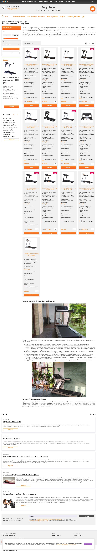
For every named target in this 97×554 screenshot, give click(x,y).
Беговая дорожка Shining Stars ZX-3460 (49, 65)
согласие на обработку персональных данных (49, 519)
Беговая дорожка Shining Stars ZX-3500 (49, 188)
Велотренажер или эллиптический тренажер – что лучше (25, 456)
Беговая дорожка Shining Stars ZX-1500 (86, 126)
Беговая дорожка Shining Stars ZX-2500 (31, 65)
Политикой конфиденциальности (38, 520)
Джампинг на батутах (11, 438)
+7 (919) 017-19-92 (13, 7)
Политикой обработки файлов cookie (66, 544)
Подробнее (10, 429)
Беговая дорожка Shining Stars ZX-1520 (68, 188)
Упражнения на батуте (12, 422)
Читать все (11, 139)
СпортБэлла (48, 7)
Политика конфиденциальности (9, 550)
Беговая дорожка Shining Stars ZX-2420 (86, 188)
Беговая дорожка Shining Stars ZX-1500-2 (31, 188)
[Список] (89, 43)
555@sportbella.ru (13, 9)
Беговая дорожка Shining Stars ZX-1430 (68, 65)
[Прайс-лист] (93, 43)
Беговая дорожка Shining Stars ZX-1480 (68, 126)
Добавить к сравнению (31, 97)
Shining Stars (27, 80)
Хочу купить (11, 106)
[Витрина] (86, 43)
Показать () (11, 49)
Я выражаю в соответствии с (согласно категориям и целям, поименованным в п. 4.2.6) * (53, 520)
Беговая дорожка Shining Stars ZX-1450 (86, 65)
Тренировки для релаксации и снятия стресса (21, 475)
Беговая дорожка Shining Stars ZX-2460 (31, 254)
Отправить (86, 516)
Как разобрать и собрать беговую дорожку (20, 494)
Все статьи (92, 414)
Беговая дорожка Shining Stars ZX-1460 (31, 126)
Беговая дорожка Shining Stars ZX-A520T (49, 126)
